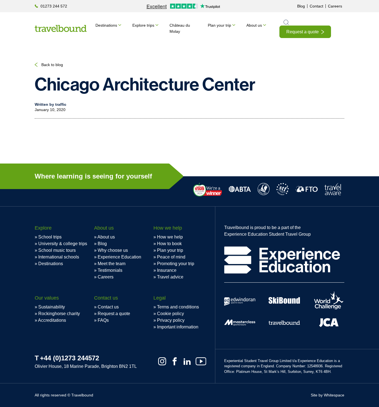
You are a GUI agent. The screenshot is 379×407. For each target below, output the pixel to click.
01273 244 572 (54, 6)
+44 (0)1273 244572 (69, 358)
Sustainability (51, 307)
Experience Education (119, 257)
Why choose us (113, 250)
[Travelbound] (61, 28)
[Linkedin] (187, 361)
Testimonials (110, 270)
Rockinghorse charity (59, 313)
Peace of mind (171, 257)
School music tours (57, 250)
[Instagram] (162, 361)
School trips (50, 237)
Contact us (108, 307)
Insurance (166, 270)
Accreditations (52, 320)
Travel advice (170, 277)
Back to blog (52, 64)
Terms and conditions (178, 307)
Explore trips (143, 25)
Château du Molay (180, 28)
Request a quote (302, 31)
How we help (170, 237)
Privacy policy (171, 320)
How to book (169, 243)
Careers (335, 6)
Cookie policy (170, 313)
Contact (316, 6)
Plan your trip (219, 25)
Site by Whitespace (327, 395)
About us (254, 25)
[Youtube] (201, 361)
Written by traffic (50, 104)
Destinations (106, 25)
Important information (177, 327)
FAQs (103, 320)
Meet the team (111, 263)
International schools (58, 257)
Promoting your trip (175, 263)
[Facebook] (175, 361)
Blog (301, 6)
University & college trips (62, 243)
